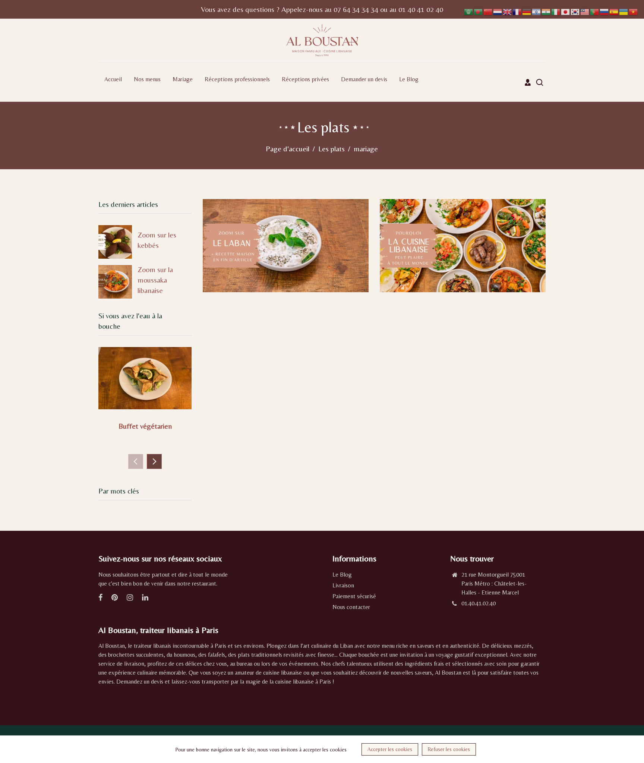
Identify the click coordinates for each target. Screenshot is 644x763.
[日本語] (566, 11)
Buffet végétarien (145, 426)
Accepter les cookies (389, 749)
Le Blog (409, 79)
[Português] (595, 11)
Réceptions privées (305, 79)
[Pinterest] (115, 598)
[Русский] (604, 11)
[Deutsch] (527, 11)
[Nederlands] (498, 11)
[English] (507, 11)
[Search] (539, 82)
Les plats (331, 148)
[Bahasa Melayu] (585, 11)
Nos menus (147, 79)
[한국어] (575, 11)
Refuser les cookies (449, 749)
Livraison (343, 585)
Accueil (113, 79)
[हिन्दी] (546, 11)
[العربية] (469, 11)
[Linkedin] (146, 598)
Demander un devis (364, 79)
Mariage (183, 79)
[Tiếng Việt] (633, 11)
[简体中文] (488, 11)
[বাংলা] (478, 11)
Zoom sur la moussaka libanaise (155, 279)
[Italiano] (556, 11)
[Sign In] (527, 82)
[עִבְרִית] (537, 11)
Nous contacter (351, 607)
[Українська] (624, 11)
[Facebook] (101, 598)
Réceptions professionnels (237, 79)
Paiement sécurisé (354, 596)
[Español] (614, 11)
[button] (154, 461)
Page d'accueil (287, 148)
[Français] (517, 11)
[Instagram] (131, 598)
